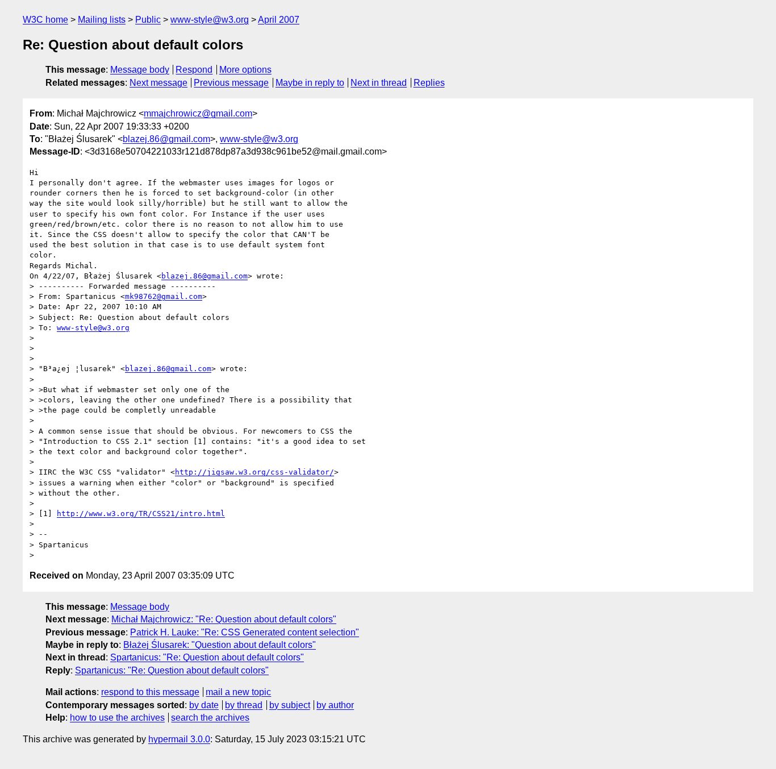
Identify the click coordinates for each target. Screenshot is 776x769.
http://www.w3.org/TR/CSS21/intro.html (141, 513)
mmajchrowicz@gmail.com (198, 113)
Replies (429, 83)
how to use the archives (117, 717)
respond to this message (150, 692)
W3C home (45, 19)
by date (204, 705)
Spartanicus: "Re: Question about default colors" (207, 657)
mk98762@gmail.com (163, 296)
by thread (243, 705)
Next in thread (379, 83)
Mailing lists (102, 19)
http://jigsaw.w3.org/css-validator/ (254, 472)
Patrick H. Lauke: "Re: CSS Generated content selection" (244, 632)
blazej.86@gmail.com (166, 139)
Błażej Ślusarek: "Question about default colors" (219, 645)
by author (335, 705)
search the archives (210, 717)
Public (148, 19)
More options (245, 69)
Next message (158, 83)
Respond (194, 69)
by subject (289, 705)
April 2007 (278, 19)
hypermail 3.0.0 (179, 739)
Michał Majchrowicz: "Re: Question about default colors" (223, 619)
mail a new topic (238, 692)
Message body (139, 69)
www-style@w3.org (209, 19)
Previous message (231, 83)
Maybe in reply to (310, 83)
